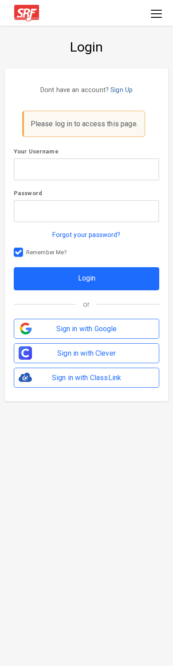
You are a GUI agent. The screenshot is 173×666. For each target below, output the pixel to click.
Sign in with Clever (86, 353)
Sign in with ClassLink (86, 377)
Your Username (36, 151)
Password (28, 193)
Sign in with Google (86, 329)
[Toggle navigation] (156, 14)
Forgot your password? (86, 235)
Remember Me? (46, 252)
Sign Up (121, 90)
